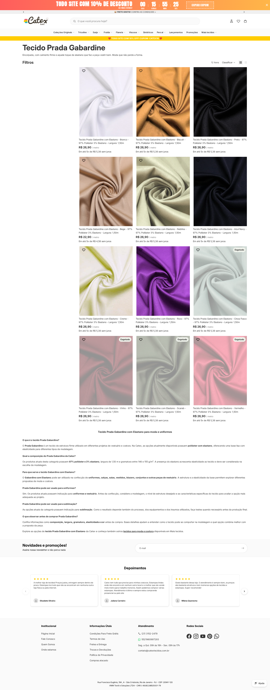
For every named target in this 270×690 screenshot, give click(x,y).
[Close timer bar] (267, 5)
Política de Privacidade (101, 655)
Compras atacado (99, 660)
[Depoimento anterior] (25, 591)
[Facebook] (189, 636)
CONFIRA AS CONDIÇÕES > (143, 12)
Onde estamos (48, 649)
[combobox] (131, 21)
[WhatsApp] (216, 636)
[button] (228, 62)
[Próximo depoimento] (244, 591)
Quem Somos (48, 644)
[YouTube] (202, 636)
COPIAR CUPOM (200, 5)
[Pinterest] (209, 636)
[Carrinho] (245, 21)
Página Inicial (48, 633)
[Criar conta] (243, 548)
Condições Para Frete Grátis (104, 633)
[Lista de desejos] (238, 21)
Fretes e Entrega (98, 644)
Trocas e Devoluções (100, 649)
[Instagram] (195, 636)
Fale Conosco (48, 639)
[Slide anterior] (23, 12)
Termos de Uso (97, 639)
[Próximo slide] (244, 12)
